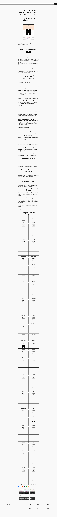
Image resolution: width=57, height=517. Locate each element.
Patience (23, 239)
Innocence (23, 323)
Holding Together (33, 247)
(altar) (33, 419)
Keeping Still (33, 433)
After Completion (23, 484)
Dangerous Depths (23, 340)
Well (33, 416)
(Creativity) (23, 222)
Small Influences (23, 256)
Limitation (33, 467)
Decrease (23, 391)
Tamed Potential (33, 323)
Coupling (33, 399)
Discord (34, 374)
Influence (23, 349)
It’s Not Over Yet (33, 484)
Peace (23, 264)
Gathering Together (23, 408)
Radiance (33, 340)
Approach (23, 298)
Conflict (34, 239)
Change (23, 425)
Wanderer (33, 450)
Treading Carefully (33, 256)
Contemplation (34, 298)
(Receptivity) (33, 222)
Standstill (33, 264)
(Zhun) (23, 225)
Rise (33, 408)
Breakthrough (23, 399)
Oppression (23, 416)
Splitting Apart (23, 315)
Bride (33, 442)
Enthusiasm (33, 281)
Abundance (23, 450)
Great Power (33, 357)
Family (23, 374)
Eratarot (8, 1)
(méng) (34, 225)
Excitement (23, 433)
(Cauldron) (33, 425)
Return (33, 315)
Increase (33, 391)
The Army (23, 247)
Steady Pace (23, 442)
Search (1, 2)
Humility (23, 281)
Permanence (33, 349)
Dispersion (23, 467)
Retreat (23, 357)
